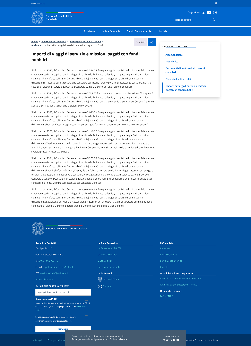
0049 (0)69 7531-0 (48, 260)
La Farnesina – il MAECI (109, 248)
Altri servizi (37, 45)
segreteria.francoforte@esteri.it (58, 267)
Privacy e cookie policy (57, 340)
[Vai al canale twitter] (202, 12)
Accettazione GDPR (46, 299)
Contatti (164, 267)
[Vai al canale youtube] (208, 12)
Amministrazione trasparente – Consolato (180, 278)
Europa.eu (107, 286)
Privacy (79, 306)
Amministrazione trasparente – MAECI (179, 284)
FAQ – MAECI (166, 296)
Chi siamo (165, 248)
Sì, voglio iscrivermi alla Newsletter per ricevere (55, 317)
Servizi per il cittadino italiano (85, 41)
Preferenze (172, 337)
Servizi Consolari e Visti (54, 41)
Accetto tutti (171, 340)
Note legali (37, 340)
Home (34, 41)
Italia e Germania (168, 254)
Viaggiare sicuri (105, 260)
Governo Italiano (38, 3)
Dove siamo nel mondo (109, 267)
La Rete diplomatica (107, 254)
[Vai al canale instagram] (214, 12)
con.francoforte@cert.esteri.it (54, 273)
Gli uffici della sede (44, 279)
